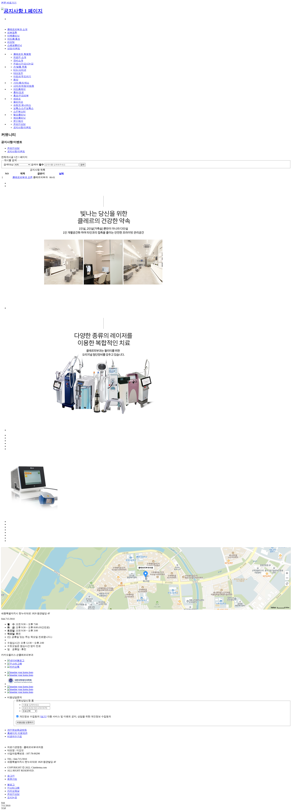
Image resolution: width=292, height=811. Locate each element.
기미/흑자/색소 (21, 83)
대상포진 (18, 73)
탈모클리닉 (19, 114)
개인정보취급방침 (17, 730)
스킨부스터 (19, 111)
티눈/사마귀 (19, 70)
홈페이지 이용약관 (17, 733)
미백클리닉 (13, 35)
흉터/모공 (18, 92)
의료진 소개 (19, 57)
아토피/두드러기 (22, 76)
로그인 (11, 776)
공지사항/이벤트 (22, 127)
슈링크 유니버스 (22, 105)
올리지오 (18, 102)
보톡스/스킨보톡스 (23, 108)
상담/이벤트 (13, 48)
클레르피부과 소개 (17, 29)
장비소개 (18, 60)
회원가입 (12, 779)
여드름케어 (19, 89)
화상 (15, 79)
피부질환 (12, 32)
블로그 (11, 784)
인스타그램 (13, 788)
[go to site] (20, 672)
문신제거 (18, 121)
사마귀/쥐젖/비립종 (23, 86)
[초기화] (287, 583)
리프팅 (11, 42)
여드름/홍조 (13, 39)
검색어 (37, 164)
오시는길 (12, 797)
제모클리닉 (19, 118)
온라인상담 (19, 124)
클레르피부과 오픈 (22, 177)
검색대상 (8, 164)
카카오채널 (13, 791)
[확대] (287, 573)
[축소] (287, 578)
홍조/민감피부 (21, 95)
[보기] (43, 716)
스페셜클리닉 (14, 45)
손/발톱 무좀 (20, 67)
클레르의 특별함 (22, 54)
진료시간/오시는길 (23, 63)
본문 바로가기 (8, 2)
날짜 (61, 173)
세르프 (17, 98)
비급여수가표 (14, 736)
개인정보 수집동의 (29, 716)
